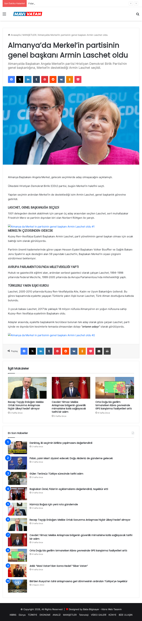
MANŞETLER (29, 35)
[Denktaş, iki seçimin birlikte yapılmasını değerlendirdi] (17, 447)
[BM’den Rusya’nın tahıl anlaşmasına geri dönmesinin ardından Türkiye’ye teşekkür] (17, 586)
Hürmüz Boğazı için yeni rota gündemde (54, 504)
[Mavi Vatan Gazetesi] (27, 14)
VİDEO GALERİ (98, 614)
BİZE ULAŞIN (125, 614)
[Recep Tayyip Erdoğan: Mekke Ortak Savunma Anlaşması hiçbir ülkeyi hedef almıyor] (27, 388)
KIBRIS (13, 614)
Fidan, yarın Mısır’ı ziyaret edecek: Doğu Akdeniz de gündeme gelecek (66, 3)
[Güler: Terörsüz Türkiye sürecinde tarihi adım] (17, 478)
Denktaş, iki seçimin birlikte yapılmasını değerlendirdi (61, 443)
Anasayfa (15, 35)
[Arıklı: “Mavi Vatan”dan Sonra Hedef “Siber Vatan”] (17, 570)
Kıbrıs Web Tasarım (111, 609)
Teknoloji (83, 614)
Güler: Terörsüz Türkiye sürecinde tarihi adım (56, 473)
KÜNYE (112, 614)
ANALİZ (57, 614)
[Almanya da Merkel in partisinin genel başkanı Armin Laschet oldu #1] (51, 226)
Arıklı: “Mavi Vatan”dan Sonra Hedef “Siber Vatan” (59, 566)
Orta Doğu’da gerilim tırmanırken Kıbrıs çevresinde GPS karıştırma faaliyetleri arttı (113, 405)
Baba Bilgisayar (91, 609)
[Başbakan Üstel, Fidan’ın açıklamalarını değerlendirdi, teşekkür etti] (17, 493)
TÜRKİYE (32, 614)
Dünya (22, 614)
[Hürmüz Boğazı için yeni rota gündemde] (17, 509)
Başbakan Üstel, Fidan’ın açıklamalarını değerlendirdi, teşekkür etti (69, 489)
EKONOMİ (45, 614)
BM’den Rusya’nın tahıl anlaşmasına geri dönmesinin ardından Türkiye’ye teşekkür (78, 581)
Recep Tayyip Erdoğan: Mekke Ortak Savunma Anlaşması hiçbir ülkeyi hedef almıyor (26, 405)
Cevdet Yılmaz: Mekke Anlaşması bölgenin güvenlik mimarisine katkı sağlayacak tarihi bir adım (69, 407)
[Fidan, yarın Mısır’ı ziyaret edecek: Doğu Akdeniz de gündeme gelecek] (17, 463)
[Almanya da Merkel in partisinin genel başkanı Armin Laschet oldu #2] (51, 335)
